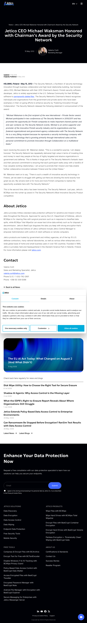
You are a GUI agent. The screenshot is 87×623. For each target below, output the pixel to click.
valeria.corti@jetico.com (14, 273)
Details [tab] (43, 299)
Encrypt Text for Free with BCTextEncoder (22, 556)
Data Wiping (9, 524)
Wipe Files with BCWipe (56, 511)
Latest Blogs (24, 433)
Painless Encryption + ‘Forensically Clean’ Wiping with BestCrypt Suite (63, 538)
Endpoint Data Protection (14, 529)
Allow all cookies (71, 328)
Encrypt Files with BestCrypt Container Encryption (62, 524)
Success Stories (52, 561)
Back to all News (13, 287)
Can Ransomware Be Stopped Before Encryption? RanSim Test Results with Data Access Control (42, 424)
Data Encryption (10, 515)
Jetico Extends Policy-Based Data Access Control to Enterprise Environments (38, 413)
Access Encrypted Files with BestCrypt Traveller (20, 576)
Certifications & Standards (57, 552)
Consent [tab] (15, 299)
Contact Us (50, 556)
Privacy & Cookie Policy (40, 616)
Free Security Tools (12, 533)
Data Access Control (12, 520)
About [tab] (71, 299)
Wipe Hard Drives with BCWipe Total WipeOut (61, 516)
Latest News (9, 433)
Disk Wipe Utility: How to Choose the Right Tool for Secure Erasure (40, 385)
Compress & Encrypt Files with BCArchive (21, 552)
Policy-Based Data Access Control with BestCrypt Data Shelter (20, 569)
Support (52, 616)
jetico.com (36, 250)
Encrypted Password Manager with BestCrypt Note (18, 583)
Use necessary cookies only (16, 328)
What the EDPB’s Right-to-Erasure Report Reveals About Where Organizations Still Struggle (39, 402)
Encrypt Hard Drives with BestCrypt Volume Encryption (64, 531)
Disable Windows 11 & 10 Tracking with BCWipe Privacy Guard (20, 562)
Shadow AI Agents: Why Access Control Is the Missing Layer (36, 393)
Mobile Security (10, 538)
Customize (42, 328)
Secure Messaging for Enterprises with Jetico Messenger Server (20, 598)
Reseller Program (53, 565)
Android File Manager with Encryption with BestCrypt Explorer (22, 591)
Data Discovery (10, 511)
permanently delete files (24, 96)
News (11, 25)
